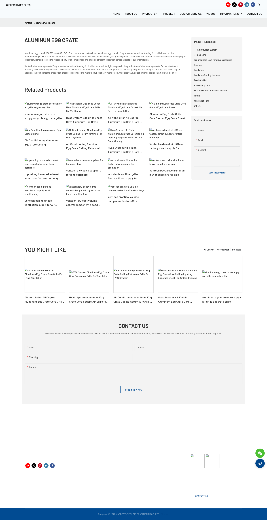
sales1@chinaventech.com (134, 482)
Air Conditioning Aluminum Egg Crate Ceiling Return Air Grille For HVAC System (83, 146)
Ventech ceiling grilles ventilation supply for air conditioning (40, 203)
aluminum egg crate (45, 22)
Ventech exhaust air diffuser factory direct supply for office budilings (167, 146)
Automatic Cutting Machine (204, 480)
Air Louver (209, 249)
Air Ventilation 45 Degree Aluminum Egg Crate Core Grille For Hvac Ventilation (124, 120)
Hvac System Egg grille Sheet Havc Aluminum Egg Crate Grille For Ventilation (84, 120)
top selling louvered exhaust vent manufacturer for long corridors (42, 176)
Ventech (28, 22)
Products (236, 249)
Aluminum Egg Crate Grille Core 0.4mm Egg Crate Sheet (167, 116)
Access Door (223, 249)
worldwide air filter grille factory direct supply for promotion (123, 176)
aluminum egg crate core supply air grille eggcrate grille (43, 116)
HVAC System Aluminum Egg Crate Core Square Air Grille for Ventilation (88, 300)
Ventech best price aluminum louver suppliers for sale (167, 172)
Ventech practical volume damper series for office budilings (123, 199)
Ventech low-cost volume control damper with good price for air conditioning (82, 203)
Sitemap (165, 514)
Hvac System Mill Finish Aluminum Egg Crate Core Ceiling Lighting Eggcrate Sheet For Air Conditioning (124, 150)
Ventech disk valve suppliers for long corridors (83, 172)
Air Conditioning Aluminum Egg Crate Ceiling (41, 142)
